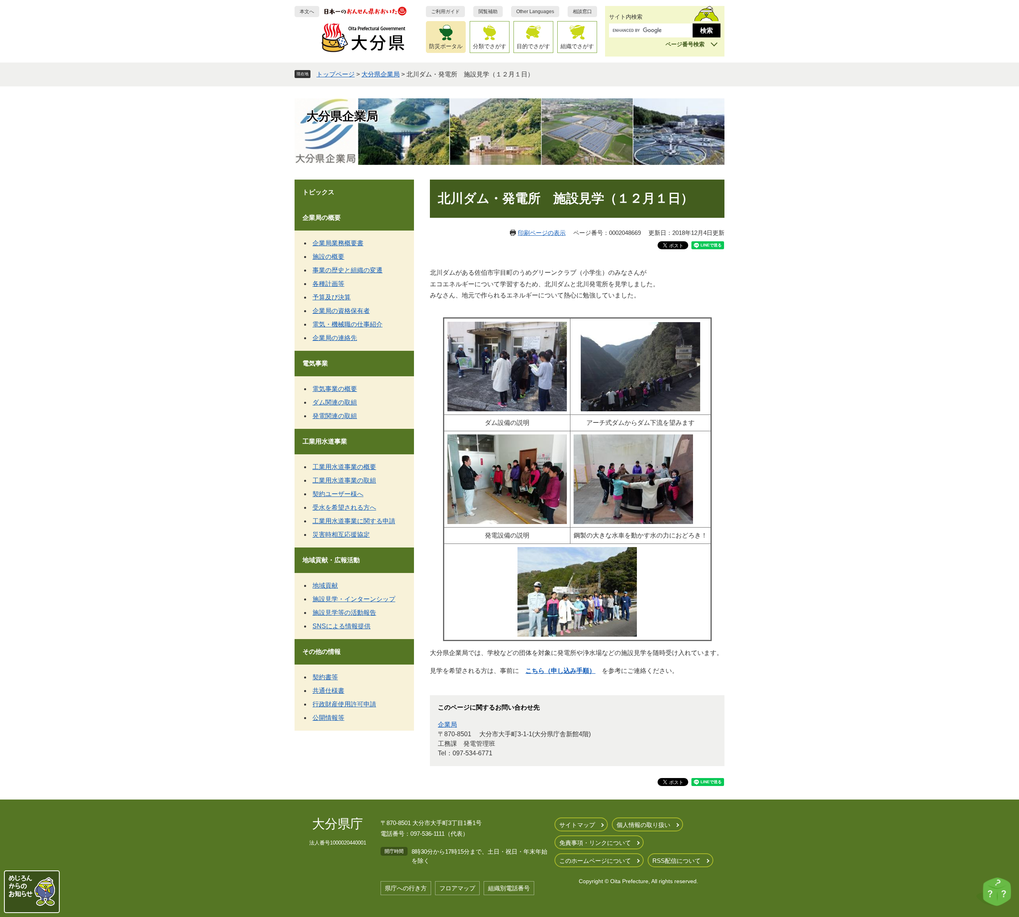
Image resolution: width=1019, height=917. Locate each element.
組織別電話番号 (509, 888)
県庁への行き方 (406, 888)
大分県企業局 (380, 74)
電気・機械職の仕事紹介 (347, 324)
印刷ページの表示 (542, 232)
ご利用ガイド (445, 11)
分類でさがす (489, 46)
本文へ (307, 11)
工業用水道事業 (325, 441)
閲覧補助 (488, 11)
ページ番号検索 (685, 44)
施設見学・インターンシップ (353, 599)
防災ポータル (446, 46)
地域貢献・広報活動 (331, 560)
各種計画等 (328, 283)
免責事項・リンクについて (595, 842)
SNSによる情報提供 (341, 626)
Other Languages (535, 11)
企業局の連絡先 (334, 337)
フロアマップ (457, 888)
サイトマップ (577, 824)
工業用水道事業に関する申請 (353, 521)
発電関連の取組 (334, 416)
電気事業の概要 (334, 388)
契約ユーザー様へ (337, 494)
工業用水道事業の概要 (344, 466)
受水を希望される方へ (344, 507)
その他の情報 (322, 651)
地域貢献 (325, 585)
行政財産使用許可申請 (344, 704)
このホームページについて (595, 860)
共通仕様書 (328, 690)
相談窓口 (582, 11)
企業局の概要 (322, 217)
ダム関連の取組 (334, 402)
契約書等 (325, 677)
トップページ (335, 74)
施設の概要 (328, 256)
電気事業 (315, 363)
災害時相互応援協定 (341, 534)
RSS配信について (676, 860)
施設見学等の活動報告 (344, 612)
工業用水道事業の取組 (344, 480)
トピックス (318, 192)
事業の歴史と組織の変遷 (347, 270)
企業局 (447, 724)
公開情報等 (328, 717)
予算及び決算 (331, 297)
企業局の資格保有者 (341, 310)
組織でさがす (577, 46)
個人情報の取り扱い (643, 824)
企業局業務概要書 (337, 243)
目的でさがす (533, 46)
